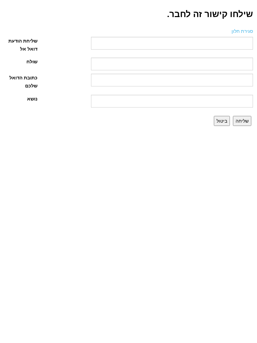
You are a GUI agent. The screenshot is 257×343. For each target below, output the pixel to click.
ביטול (222, 121)
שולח (31, 61)
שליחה (242, 121)
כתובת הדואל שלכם (23, 81)
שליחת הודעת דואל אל (22, 45)
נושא (32, 98)
